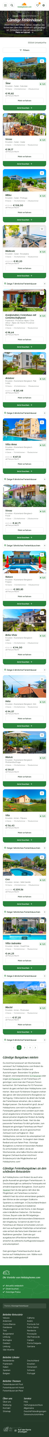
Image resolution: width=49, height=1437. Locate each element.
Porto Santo (33, 1327)
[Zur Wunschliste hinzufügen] (42, 61)
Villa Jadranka (17, 944)
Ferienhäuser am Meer (13, 1390)
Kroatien (31, 1363)
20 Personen (14, 1079)
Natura (19, 579)
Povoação (32, 1333)
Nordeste (31, 1330)
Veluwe (6, 1317)
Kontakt (6, 1408)
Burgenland (8, 1333)
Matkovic (17, 252)
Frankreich (7, 1363)
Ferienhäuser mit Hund (13, 1387)
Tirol (5, 1330)
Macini (17, 1008)
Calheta (30, 1317)
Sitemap (7, 1411)
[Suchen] (12, 5)
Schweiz (31, 1370)
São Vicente (8, 1349)
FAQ (26, 1401)
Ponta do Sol (33, 1324)
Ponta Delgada (34, 1343)
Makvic (19, 759)
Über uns (7, 1401)
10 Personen (35, 1075)
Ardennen (7, 1321)
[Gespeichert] (37, 5)
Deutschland (33, 1360)
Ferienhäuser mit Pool (13, 1384)
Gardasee (7, 1327)
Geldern (6, 1343)
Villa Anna (19, 446)
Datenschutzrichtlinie (34, 1414)
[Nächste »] (35, 1047)
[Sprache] (43, 5)
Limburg (6, 1336)
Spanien (6, 1190)
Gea (18, 880)
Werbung (7, 1405)
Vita (16, 816)
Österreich (32, 1367)
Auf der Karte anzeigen (24, 1430)
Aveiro (30, 1321)
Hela (20, 702)
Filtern (26, 50)
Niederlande (8, 1360)
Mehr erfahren (24, 100)
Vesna (15, 140)
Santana (31, 1346)
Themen (15, 16)
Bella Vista (19, 637)
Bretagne (7, 1340)
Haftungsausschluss (33, 1405)
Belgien (6, 1373)
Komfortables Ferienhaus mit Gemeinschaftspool (20, 320)
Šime (16, 84)
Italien (5, 1367)
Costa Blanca (9, 1324)
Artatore (20, 380)
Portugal (31, 1373)
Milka (16, 196)
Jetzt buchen (23, 108)
